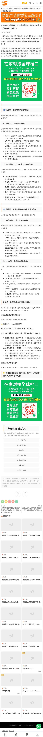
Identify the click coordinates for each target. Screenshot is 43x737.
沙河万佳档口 (21, 445)
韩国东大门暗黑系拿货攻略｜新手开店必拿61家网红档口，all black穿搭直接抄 (31, 535)
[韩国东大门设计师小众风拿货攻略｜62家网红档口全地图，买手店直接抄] (32, 569)
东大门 (16, 200)
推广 (9, 32)
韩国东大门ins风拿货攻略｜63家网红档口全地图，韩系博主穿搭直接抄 (11, 602)
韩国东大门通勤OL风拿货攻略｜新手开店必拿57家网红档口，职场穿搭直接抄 (10, 558)
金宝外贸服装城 (21, 455)
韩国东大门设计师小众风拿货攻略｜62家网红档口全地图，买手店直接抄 (31, 580)
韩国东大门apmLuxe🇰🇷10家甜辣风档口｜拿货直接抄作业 (11, 669)
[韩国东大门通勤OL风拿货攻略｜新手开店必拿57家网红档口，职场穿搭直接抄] (11, 547)
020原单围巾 (6, 691)
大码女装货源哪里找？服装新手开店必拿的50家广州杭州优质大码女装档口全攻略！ (11, 510)
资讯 (7, 9)
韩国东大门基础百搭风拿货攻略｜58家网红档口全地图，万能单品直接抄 (31, 602)
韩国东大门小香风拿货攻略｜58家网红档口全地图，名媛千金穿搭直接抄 (10, 580)
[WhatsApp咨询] (38, 726)
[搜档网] (5, 3)
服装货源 (21, 465)
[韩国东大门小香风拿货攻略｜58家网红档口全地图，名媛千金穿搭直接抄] (11, 569)
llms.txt (11, 731)
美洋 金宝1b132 (28, 668)
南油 (24, 340)
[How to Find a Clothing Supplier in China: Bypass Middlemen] (11, 702)
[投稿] (30, 3)
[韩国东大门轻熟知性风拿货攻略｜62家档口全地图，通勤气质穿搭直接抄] (11, 614)
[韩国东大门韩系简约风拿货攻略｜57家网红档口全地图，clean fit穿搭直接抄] (32, 547)
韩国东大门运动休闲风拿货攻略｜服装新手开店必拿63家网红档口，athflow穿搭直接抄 (11, 535)
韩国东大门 (31, 340)
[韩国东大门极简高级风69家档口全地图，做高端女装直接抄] (11, 636)
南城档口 (21, 450)
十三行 (14, 39)
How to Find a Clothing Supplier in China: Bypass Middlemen (11, 713)
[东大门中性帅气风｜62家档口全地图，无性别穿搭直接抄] (32, 614)
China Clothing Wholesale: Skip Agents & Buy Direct (32, 713)
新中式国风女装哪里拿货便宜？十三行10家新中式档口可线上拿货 (32, 510)
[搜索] (33, 3)
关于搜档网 (5, 731)
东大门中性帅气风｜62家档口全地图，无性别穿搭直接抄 (31, 624)
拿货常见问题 (21, 470)
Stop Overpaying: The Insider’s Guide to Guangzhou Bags (32, 691)
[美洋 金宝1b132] (32, 658)
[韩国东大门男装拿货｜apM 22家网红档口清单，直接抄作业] (32, 636)
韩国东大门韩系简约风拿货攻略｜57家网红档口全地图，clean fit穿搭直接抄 (31, 558)
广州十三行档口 (21, 440)
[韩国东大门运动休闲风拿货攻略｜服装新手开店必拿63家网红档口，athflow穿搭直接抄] (11, 525)
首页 (2, 9)
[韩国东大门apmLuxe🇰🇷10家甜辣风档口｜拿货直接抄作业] (11, 658)
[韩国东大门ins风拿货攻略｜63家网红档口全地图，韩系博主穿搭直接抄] (11, 591)
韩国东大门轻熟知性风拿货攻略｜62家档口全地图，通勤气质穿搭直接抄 (10, 624)
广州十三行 (10, 340)
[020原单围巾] (11, 680)
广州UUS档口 (21, 460)
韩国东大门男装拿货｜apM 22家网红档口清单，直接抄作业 (31, 646)
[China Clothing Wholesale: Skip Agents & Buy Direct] (32, 702)
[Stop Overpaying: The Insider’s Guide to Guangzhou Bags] (32, 680)
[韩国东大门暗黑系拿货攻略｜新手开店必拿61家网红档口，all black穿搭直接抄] (32, 525)
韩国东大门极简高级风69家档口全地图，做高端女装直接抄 (10, 646)
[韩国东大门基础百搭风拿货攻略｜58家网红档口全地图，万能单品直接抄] (32, 591)
